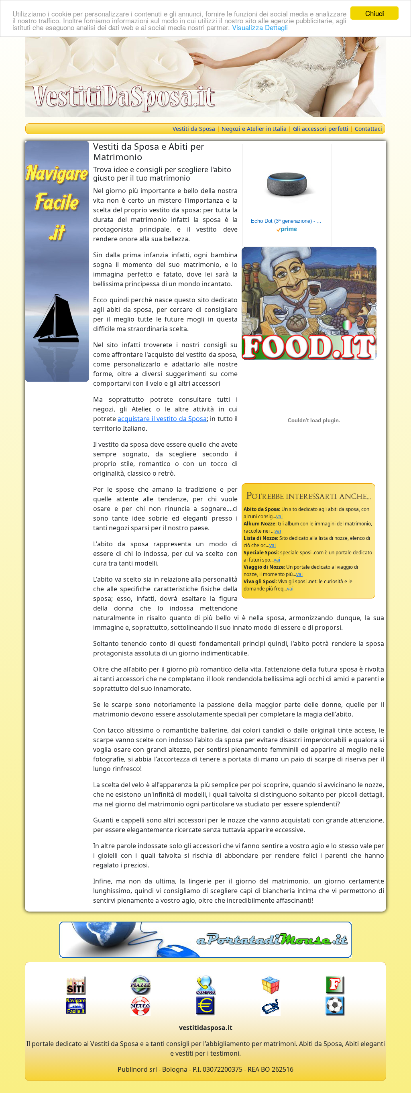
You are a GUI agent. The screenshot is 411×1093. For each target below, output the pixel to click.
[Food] (309, 302)
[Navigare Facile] (57, 260)
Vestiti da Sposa (194, 128)
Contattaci (368, 128)
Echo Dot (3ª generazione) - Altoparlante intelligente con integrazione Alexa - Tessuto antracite (287, 221)
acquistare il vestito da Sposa (162, 418)
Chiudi (374, 13)
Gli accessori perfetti (320, 128)
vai (279, 516)
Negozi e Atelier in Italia (254, 128)
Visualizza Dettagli (260, 27)
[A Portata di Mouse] (205, 938)
